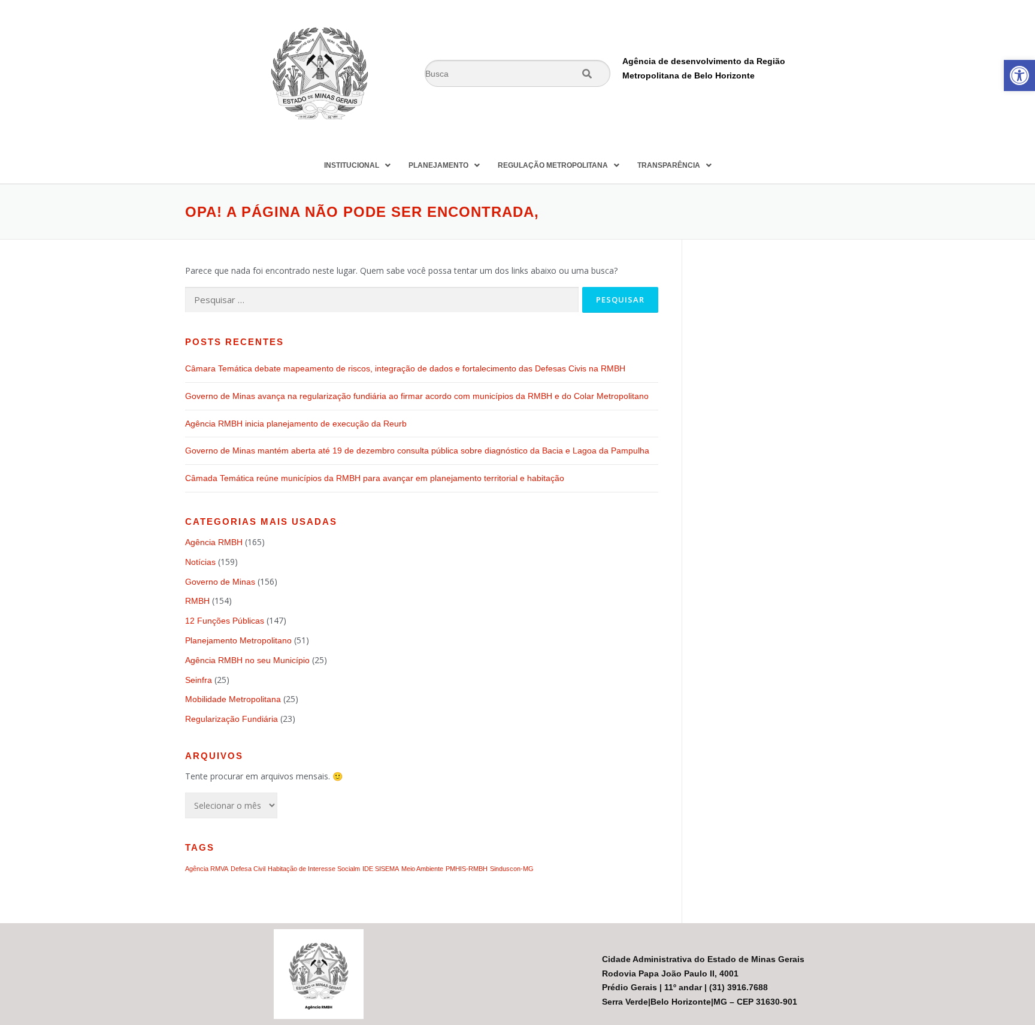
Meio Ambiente (422, 868)
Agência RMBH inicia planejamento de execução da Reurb (296, 423)
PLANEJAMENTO (438, 165)
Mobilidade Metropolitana (233, 699)
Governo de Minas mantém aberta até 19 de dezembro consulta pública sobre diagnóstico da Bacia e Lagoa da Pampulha (418, 450)
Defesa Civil (248, 868)
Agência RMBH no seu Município (247, 660)
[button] (1019, 75)
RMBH (197, 601)
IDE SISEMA (380, 868)
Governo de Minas (220, 581)
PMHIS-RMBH (467, 868)
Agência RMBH (214, 542)
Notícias (200, 562)
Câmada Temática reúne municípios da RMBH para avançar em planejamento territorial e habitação (374, 478)
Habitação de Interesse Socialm (314, 868)
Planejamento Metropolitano (238, 640)
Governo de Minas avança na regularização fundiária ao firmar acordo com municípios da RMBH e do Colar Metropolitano (417, 396)
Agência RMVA (206, 868)
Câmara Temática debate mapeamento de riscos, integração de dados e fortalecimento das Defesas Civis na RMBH (405, 368)
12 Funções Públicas (224, 620)
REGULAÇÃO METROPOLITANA (553, 165)
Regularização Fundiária (231, 719)
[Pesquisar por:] (382, 300)
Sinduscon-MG (512, 868)
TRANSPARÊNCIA (668, 165)
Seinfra (198, 680)
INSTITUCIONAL (351, 165)
